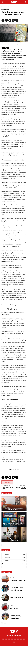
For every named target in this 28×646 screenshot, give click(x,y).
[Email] (16, 20)
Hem (2, 6)
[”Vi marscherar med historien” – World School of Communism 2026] (5, 616)
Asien (13, 536)
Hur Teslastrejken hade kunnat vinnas (16, 607)
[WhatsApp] (13, 20)
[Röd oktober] (14, 641)
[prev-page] (2, 545)
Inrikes (10, 6)
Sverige (6, 6)
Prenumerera (22, 567)
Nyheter (7, 9)
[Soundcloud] (9, 638)
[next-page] (5, 545)
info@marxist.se (17, 635)
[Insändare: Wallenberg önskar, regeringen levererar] (14, 503)
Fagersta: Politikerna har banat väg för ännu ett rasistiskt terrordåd (14, 524)
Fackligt (12, 605)
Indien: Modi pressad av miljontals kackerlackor (14, 539)
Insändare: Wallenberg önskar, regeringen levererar (14, 508)
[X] (6, 20)
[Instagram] (6, 638)
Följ (24, 557)
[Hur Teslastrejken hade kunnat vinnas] (5, 607)
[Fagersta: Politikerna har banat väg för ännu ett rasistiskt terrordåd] (14, 519)
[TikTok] (18, 638)
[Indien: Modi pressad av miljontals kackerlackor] (14, 534)
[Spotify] (12, 638)
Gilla (24, 554)
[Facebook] (2, 20)
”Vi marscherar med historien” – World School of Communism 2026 (17, 617)
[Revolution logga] (14, 2)
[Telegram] (9, 20)
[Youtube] (24, 638)
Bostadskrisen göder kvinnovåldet (21, 488)
